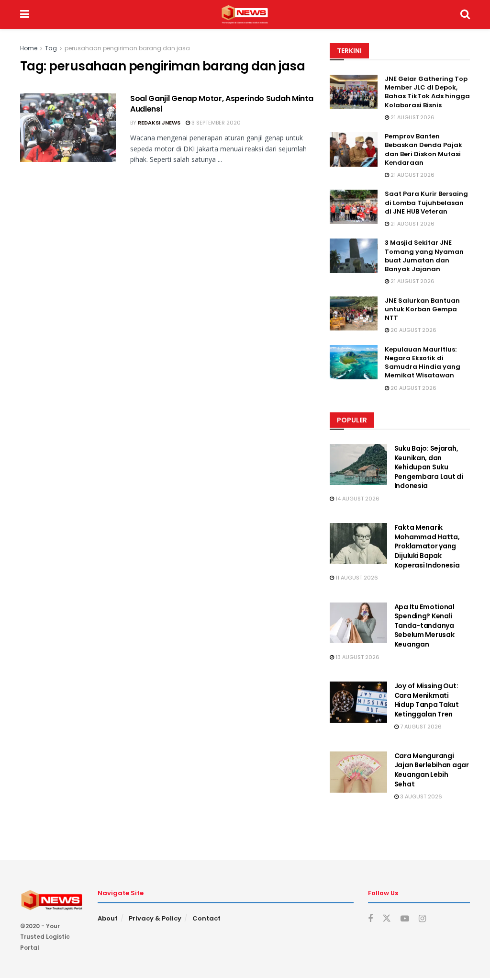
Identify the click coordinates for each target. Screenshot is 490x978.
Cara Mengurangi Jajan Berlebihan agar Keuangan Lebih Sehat (431, 770)
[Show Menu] (24, 14)
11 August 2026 (356, 577)
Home (28, 48)
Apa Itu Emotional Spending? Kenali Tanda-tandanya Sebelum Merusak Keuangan (424, 625)
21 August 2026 (411, 117)
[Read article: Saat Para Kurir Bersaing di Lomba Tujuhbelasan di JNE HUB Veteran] (354, 207)
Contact (206, 918)
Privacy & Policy (155, 918)
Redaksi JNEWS (159, 122)
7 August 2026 (420, 726)
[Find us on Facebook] (370, 918)
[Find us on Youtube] (405, 918)
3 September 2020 (215, 122)
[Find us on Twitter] (386, 918)
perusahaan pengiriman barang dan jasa (127, 48)
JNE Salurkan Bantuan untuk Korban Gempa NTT (422, 309)
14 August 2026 (356, 498)
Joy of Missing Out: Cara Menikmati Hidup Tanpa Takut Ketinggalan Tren (426, 700)
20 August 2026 (412, 330)
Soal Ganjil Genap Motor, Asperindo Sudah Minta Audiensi (221, 103)
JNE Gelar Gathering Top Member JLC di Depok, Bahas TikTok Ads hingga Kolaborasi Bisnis (427, 92)
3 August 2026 (420, 796)
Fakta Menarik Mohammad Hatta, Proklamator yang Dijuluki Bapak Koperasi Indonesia (427, 546)
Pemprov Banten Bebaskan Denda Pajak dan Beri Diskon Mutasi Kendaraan (423, 149)
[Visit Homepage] (245, 14)
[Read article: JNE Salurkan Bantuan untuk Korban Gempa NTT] (354, 313)
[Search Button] (465, 14)
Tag (51, 48)
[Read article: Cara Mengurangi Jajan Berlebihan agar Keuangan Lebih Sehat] (358, 772)
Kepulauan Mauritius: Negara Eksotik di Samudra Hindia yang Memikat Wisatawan (422, 362)
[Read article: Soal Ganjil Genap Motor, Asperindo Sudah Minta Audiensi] (68, 127)
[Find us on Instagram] (422, 918)
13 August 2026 (356, 657)
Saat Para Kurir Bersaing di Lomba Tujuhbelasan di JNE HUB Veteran (426, 202)
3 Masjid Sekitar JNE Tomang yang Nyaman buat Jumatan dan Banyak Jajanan (424, 255)
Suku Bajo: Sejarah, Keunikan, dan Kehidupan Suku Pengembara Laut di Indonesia (428, 467)
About (108, 918)
